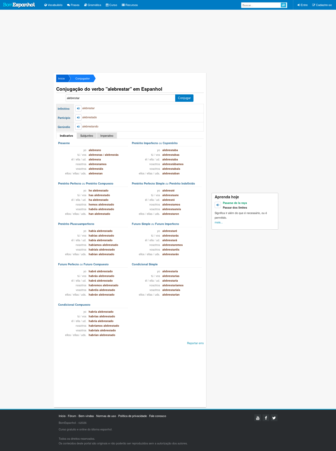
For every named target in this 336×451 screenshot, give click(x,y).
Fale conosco (157, 416)
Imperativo (106, 136)
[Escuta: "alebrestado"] (78, 117)
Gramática (94, 5)
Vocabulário (54, 5)
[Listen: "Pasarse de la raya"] (218, 205)
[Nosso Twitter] (274, 417)
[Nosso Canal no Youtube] (257, 417)
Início (61, 78)
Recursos (131, 5)
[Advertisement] (168, 41)
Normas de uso (106, 416)
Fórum (72, 416)
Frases (75, 5)
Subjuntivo (86, 136)
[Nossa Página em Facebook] (265, 417)
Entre (304, 5)
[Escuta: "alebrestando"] (78, 127)
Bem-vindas (86, 416)
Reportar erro (195, 343)
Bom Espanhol (19, 5)
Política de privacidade (132, 416)
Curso (112, 5)
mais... (219, 222)
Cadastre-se (323, 5)
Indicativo (66, 136)
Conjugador (82, 78)
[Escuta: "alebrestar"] (78, 108)
